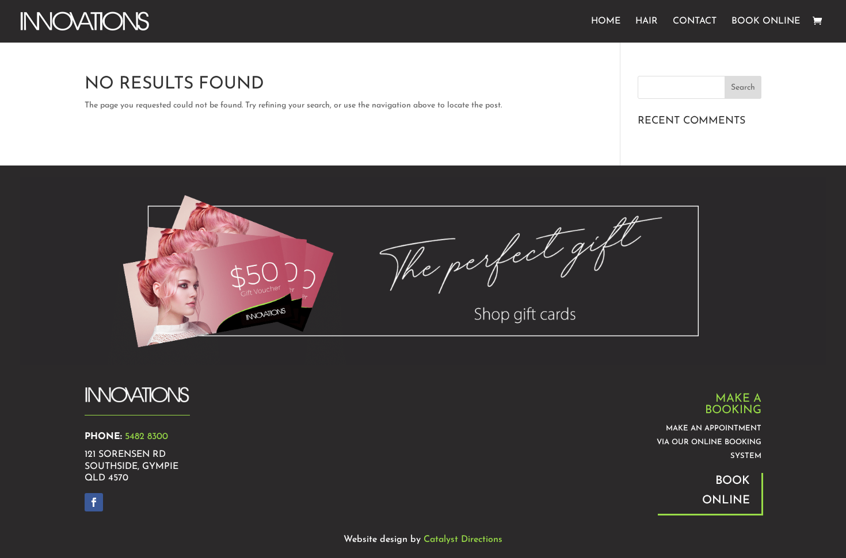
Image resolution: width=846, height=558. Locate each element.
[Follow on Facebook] (94, 502)
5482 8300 (146, 436)
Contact (695, 21)
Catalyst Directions (463, 539)
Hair (646, 21)
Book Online (765, 21)
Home (605, 21)
